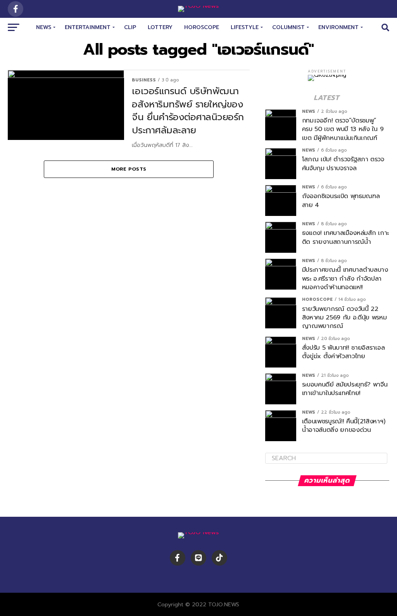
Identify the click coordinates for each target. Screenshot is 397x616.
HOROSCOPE (201, 27)
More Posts (129, 169)
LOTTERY (160, 27)
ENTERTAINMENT (87, 27)
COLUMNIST (288, 27)
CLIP (130, 27)
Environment (338, 27)
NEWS (43, 27)
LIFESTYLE (245, 27)
